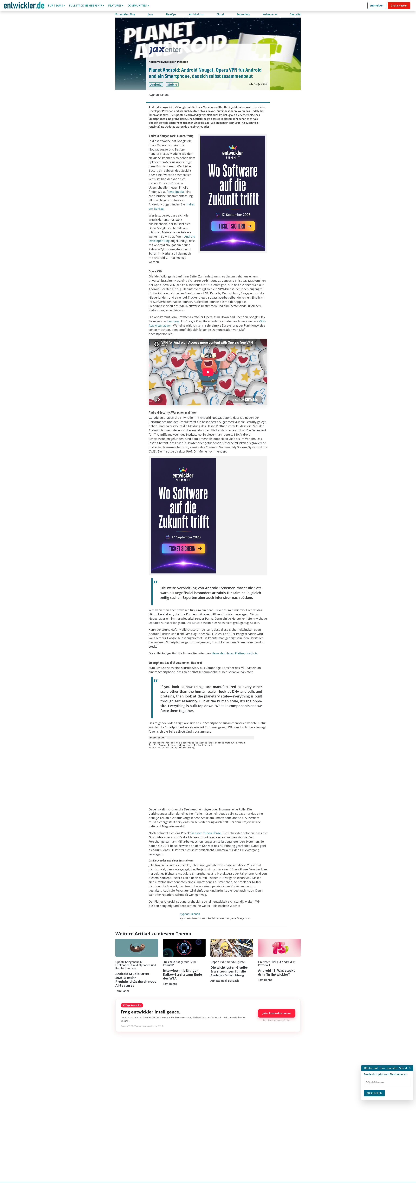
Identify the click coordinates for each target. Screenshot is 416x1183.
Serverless (243, 14)
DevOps (171, 14)
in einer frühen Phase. (206, 833)
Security (295, 14)
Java (150, 14)
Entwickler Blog (125, 14)
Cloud (220, 14)
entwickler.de (24, 6)
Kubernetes (270, 14)
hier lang (173, 321)
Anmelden (377, 5)
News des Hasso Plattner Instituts (235, 653)
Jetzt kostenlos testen (277, 1013)
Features (114, 5)
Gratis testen (399, 5)
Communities (137, 5)
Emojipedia (176, 192)
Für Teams (55, 5)
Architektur (196, 14)
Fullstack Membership (85, 5)
